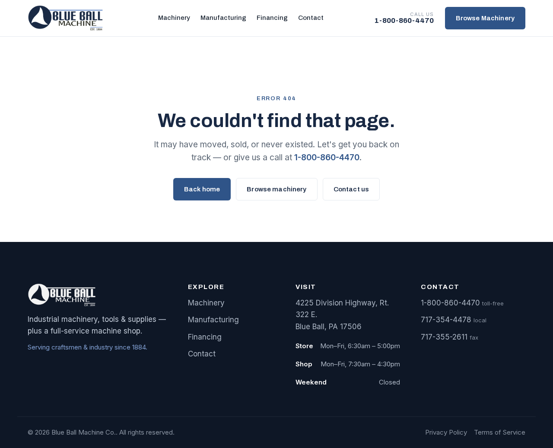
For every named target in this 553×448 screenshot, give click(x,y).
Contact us (351, 189)
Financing (272, 17)
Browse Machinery (485, 18)
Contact (311, 17)
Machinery (174, 17)
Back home (202, 189)
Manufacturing (223, 17)
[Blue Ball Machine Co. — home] (68, 18)
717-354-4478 (446, 319)
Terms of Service (499, 432)
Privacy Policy (446, 432)
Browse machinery (276, 189)
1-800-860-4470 (326, 157)
